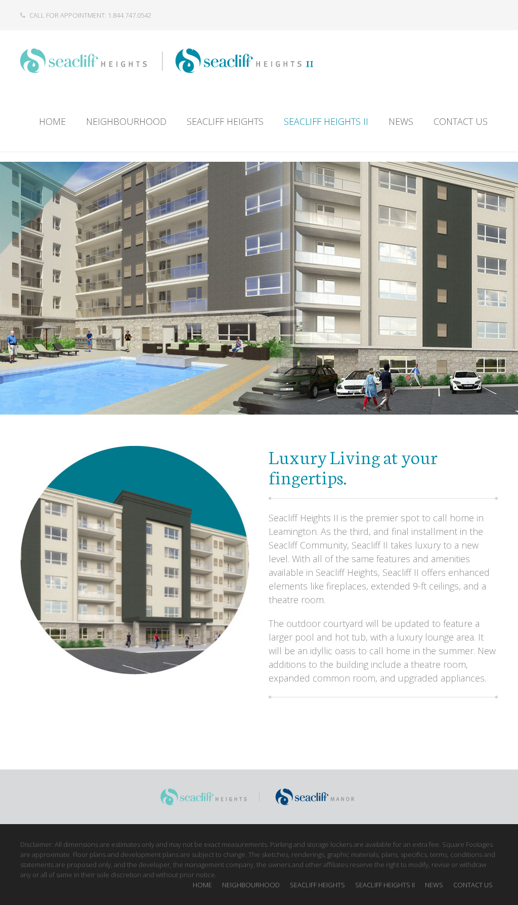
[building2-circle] (134, 560)
